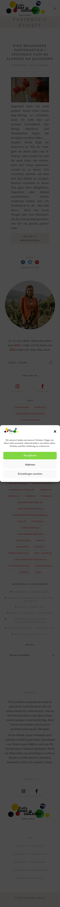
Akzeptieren (30, 455)
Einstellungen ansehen (30, 473)
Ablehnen (30, 464)
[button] (55, 431)
